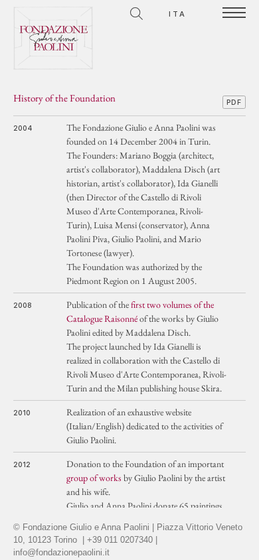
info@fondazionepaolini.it (61, 552)
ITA (178, 14)
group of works (94, 478)
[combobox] (78, 11)
